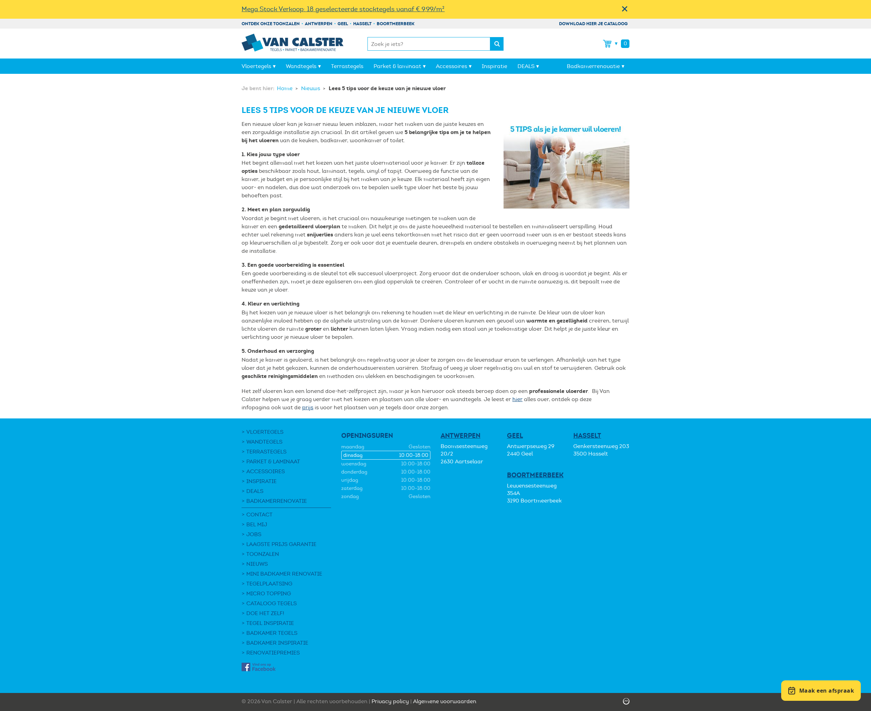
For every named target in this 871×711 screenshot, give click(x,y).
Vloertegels (256, 66)
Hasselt (362, 24)
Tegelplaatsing (269, 583)
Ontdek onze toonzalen (271, 24)
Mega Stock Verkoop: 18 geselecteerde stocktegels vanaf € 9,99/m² (343, 9)
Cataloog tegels (271, 603)
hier (517, 399)
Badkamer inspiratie (277, 643)
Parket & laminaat (397, 66)
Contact (259, 514)
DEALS (526, 66)
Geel (343, 24)
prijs (307, 407)
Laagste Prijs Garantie (281, 544)
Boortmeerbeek (395, 24)
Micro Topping (268, 593)
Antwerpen (318, 24)
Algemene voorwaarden (444, 701)
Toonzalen (262, 554)
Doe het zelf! (265, 613)
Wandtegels (301, 66)
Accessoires (451, 66)
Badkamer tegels (271, 633)
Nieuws (311, 88)
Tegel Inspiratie (270, 623)
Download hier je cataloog (593, 24)
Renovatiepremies (273, 652)
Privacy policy (390, 701)
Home (285, 88)
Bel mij (256, 524)
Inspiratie (494, 66)
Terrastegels (347, 66)
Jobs (253, 534)
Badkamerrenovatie (593, 66)
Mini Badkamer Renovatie (284, 574)
